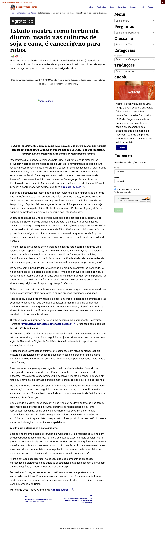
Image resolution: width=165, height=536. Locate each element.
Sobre (112, 7)
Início (12, 13)
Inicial (91, 7)
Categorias (118, 56)
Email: (116, 177)
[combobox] (134, 20)
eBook (142, 7)
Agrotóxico (32, 13)
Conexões (122, 7)
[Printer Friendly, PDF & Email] (58, 57)
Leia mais (121, 148)
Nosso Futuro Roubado (26, 7)
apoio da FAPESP (71, 186)
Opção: (117, 187)
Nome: (116, 168)
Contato (133, 7)
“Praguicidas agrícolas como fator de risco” (46, 323)
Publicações (101, 7)
